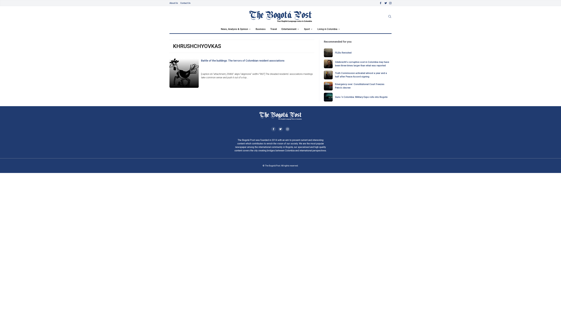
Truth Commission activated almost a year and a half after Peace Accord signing (361, 75)
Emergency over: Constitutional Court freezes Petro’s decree (359, 86)
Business (261, 29)
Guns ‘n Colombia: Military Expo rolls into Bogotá (361, 97)
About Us (173, 3)
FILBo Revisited (343, 52)
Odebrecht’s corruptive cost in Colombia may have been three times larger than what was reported (362, 64)
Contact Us (185, 3)
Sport (307, 29)
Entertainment (289, 29)
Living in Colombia (327, 29)
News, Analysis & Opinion (234, 29)
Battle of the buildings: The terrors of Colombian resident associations (242, 60)
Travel (273, 29)
